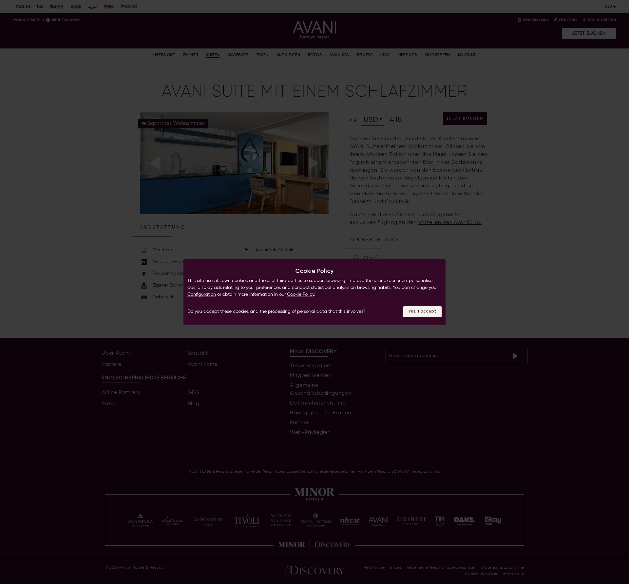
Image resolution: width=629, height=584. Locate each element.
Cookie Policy (300, 294)
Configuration (201, 294)
